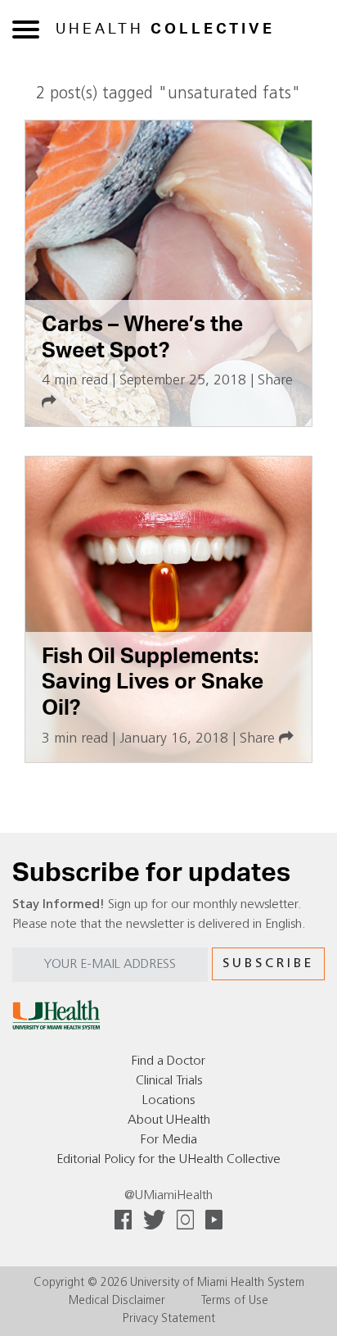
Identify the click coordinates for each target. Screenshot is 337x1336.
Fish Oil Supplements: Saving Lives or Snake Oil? (152, 682)
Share (259, 739)
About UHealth (169, 1120)
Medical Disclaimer (117, 1301)
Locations (168, 1100)
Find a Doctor (168, 1061)
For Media (169, 1140)
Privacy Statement (169, 1319)
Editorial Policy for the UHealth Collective (168, 1159)
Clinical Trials (169, 1081)
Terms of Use (234, 1301)
